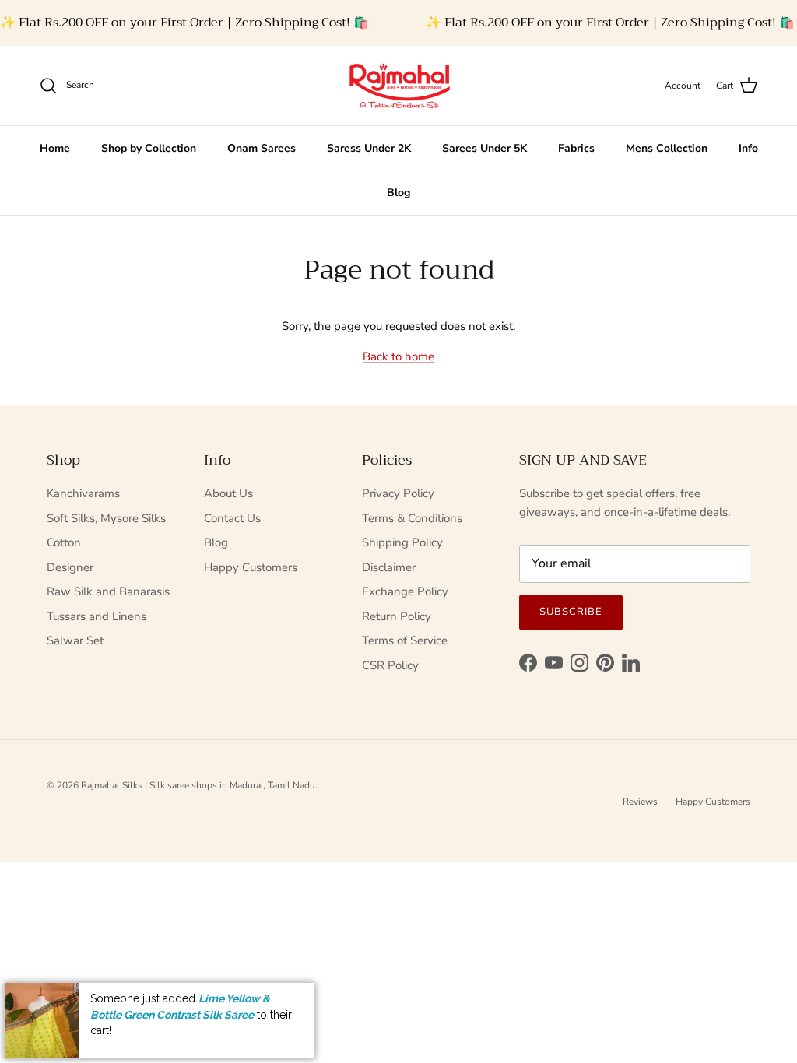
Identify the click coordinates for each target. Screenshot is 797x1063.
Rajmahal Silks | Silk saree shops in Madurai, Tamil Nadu (198, 785)
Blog (398, 192)
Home (55, 148)
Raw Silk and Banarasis (108, 591)
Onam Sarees (261, 148)
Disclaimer (389, 567)
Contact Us (232, 518)
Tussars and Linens (96, 616)
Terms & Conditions (412, 518)
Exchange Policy (405, 591)
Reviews (640, 801)
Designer (70, 567)
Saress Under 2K (369, 148)
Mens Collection (666, 148)
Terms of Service (405, 640)
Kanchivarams (83, 493)
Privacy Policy (398, 493)
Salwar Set (75, 640)
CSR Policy (390, 665)
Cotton (64, 542)
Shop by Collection (148, 148)
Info (748, 148)
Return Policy (396, 616)
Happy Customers (250, 567)
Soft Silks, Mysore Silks (106, 518)
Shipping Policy (402, 542)
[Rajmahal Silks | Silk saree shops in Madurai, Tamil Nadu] (398, 85)
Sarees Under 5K (484, 148)
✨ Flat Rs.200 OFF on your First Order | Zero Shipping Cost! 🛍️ (184, 22)
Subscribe (570, 612)
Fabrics (576, 148)
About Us (228, 493)
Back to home (398, 356)
